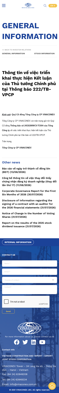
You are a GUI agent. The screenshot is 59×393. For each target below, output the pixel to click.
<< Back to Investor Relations (16, 50)
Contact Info (8, 349)
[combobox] (29, 280)
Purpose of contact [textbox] (12, 280)
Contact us (8, 255)
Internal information (18, 242)
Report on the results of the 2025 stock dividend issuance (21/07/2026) (27, 224)
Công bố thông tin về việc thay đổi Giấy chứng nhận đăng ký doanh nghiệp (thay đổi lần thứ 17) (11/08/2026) (29, 182)
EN (52, 6)
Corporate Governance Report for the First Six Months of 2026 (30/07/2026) (29, 192)
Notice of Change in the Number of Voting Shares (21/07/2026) (28, 215)
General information (13, 53)
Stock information (44, 53)
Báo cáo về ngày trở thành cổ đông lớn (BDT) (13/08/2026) (26, 170)
